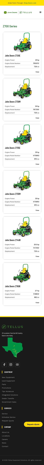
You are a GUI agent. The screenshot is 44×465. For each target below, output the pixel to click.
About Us (5, 432)
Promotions (6, 388)
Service (5, 414)
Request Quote (8, 421)
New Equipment (8, 377)
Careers (5, 439)
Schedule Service (8, 417)
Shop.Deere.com (30, 3)
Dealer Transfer (8, 398)
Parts (4, 384)
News (4, 443)
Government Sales (9, 402)
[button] (40, 12)
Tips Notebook (8, 391)
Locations (6, 436)
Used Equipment (8, 381)
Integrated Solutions (10, 395)
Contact (5, 446)
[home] (17, 12)
